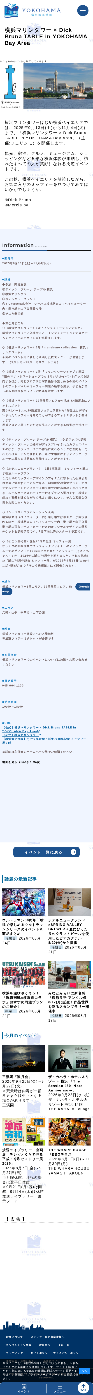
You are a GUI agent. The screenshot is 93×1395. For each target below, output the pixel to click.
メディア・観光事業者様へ (48, 1337)
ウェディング (14, 1353)
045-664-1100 (13, 685)
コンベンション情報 (19, 1345)
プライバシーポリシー (42, 1374)
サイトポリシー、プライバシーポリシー (56, 1353)
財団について (14, 1337)
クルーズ (64, 1345)
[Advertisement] (46, 1272)
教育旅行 (45, 1345)
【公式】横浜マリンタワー (20, 735)
